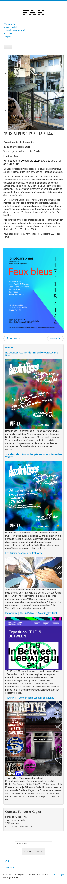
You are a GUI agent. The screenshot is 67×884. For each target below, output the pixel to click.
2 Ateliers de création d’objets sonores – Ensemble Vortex (33, 456)
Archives (7, 33)
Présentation (9, 23)
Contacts (9, 867)
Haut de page (57, 874)
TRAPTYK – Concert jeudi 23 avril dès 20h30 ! (30, 697)
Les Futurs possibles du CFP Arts (23, 553)
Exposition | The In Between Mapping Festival (31, 613)
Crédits (9, 861)
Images (7, 36)
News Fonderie (10, 27)
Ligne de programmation (15, 30)
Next (13, 347)
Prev (7, 347)
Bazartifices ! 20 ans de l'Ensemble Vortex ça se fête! (31, 354)
